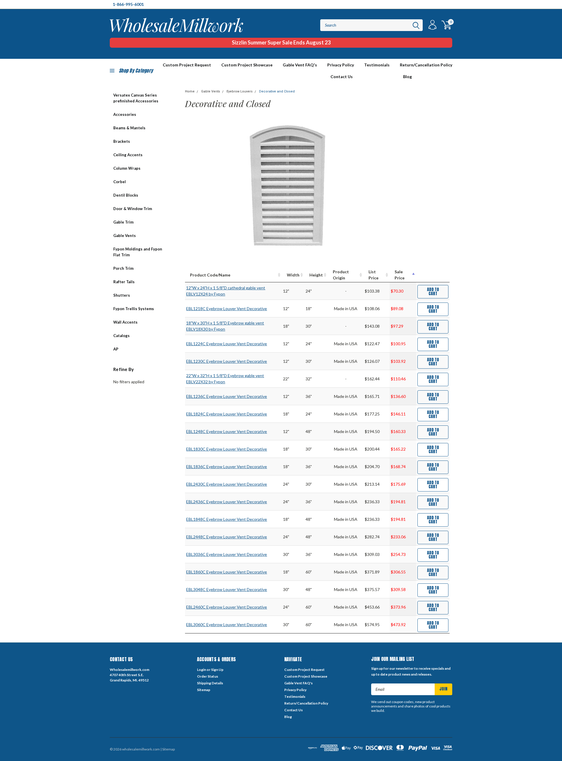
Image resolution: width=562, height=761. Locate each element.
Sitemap (203, 690)
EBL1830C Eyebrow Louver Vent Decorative (226, 448)
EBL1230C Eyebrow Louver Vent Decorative (226, 361)
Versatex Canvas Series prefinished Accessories (135, 98)
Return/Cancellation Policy (426, 64)
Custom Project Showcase (247, 64)
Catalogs (121, 335)
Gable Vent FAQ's (300, 64)
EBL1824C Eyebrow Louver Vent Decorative (226, 413)
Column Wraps (126, 168)
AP (115, 349)
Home (190, 91)
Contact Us (341, 76)
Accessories (124, 114)
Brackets (121, 141)
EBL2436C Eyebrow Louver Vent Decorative (226, 501)
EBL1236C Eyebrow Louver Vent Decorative (226, 396)
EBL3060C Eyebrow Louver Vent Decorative (226, 624)
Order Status (207, 676)
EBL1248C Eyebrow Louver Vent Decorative (226, 431)
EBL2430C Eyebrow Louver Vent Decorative (226, 484)
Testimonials (377, 64)
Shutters (121, 295)
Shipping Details (210, 683)
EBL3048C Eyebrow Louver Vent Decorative (226, 589)
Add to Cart (433, 291)
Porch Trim (123, 268)
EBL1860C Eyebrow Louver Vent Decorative (226, 571)
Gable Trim (123, 222)
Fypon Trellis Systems (133, 308)
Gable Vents (124, 235)
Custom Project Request (304, 669)
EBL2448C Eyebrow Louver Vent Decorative (226, 536)
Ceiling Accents (128, 154)
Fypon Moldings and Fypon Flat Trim (137, 252)
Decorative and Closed (277, 91)
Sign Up (217, 669)
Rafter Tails (124, 281)
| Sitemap (167, 749)
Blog (407, 76)
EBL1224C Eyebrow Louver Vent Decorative (226, 343)
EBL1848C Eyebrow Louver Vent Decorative (226, 519)
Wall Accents (125, 322)
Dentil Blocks (125, 195)
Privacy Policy (340, 64)
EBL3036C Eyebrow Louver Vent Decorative (226, 554)
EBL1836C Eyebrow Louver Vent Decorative (226, 466)
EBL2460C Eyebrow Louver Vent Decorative (226, 606)
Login (201, 669)
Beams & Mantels (129, 128)
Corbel (119, 181)
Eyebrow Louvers (240, 91)
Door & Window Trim (132, 208)
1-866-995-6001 (128, 4)
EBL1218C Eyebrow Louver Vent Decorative (226, 308)
